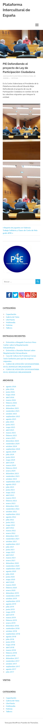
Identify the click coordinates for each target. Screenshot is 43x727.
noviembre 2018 (12, 628)
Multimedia (10, 322)
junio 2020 (10, 576)
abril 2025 (10, 430)
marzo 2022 (11, 530)
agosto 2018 (11, 636)
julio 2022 (10, 519)
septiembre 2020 (13, 568)
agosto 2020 (11, 571)
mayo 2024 (10, 460)
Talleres (9, 328)
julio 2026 (10, 389)
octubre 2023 (11, 479)
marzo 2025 (11, 432)
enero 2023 (10, 503)
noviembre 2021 (12, 538)
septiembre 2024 (13, 449)
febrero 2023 (11, 500)
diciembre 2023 (12, 473)
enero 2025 (10, 438)
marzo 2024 (11, 465)
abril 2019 (10, 615)
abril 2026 (10, 397)
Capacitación (11, 314)
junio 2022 (10, 522)
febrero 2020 (11, 587)
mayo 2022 (10, 525)
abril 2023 (10, 495)
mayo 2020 (10, 579)
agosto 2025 (11, 419)
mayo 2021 (10, 552)
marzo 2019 (11, 617)
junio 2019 (10, 609)
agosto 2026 (11, 386)
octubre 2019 (11, 598)
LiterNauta (10, 319)
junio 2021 (10, 549)
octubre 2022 (11, 511)
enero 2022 (10, 533)
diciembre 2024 (12, 441)
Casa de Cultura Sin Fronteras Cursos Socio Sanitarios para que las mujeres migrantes (19, 358)
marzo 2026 (11, 400)
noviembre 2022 (12, 509)
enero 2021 (10, 560)
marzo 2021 (11, 557)
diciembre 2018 (12, 625)
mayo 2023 (10, 492)
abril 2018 (10, 647)
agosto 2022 (11, 517)
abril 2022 (10, 528)
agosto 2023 (11, 484)
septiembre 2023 (13, 481)
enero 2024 (10, 470)
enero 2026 (10, 405)
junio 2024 (10, 457)
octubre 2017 (11, 663)
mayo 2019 (10, 612)
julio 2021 (10, 547)
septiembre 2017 (13, 666)
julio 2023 (10, 487)
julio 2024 (10, 454)
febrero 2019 (11, 620)
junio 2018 (10, 642)
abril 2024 (10, 462)
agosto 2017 (11, 669)
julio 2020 (10, 574)
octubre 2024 (11, 446)
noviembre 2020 (12, 566)
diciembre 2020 (12, 563)
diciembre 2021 (12, 536)
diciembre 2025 (12, 408)
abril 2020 (10, 582)
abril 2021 (10, 555)
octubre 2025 (11, 413)
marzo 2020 (11, 585)
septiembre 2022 (13, 514)
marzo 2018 (11, 650)
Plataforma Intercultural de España (16, 9)
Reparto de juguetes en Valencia (17, 227)
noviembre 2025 (12, 411)
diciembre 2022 (12, 506)
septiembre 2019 (13, 601)
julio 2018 (10, 639)
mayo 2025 (10, 427)
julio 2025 (10, 422)
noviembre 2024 (12, 443)
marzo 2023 (11, 498)
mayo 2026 (10, 394)
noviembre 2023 (12, 476)
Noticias (14, 78)
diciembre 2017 (12, 658)
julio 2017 (10, 672)
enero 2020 (10, 590)
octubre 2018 (11, 631)
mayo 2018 (10, 644)
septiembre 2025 (13, 416)
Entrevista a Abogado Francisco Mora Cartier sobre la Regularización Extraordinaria (19, 345)
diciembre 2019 (12, 593)
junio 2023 (10, 490)
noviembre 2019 (12, 596)
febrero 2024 (11, 468)
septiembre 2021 (13, 544)
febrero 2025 (11, 435)
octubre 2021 (11, 541)
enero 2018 (10, 655)
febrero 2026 (11, 403)
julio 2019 (10, 606)
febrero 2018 (11, 653)
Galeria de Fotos (12, 317)
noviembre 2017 (12, 661)
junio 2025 (10, 424)
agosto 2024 (11, 451)
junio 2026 (10, 392)
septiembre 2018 (13, 634)
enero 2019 (10, 623)
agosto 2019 (11, 604)
